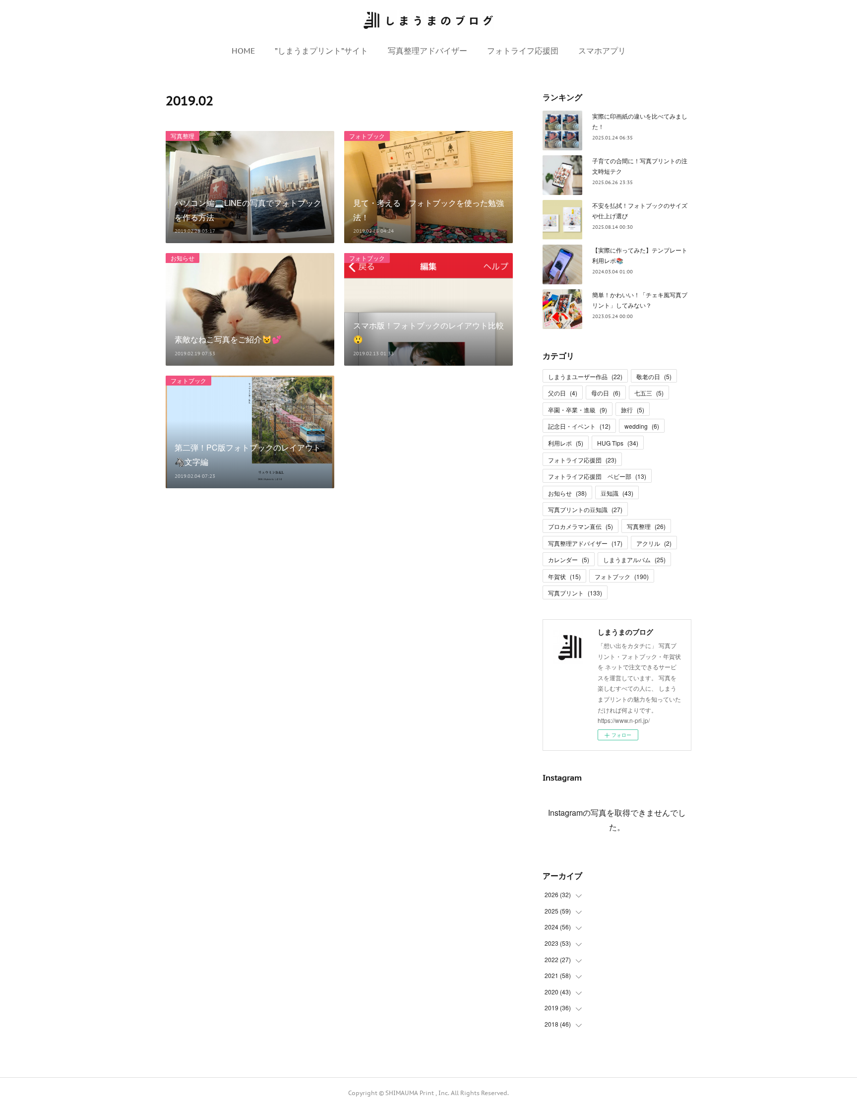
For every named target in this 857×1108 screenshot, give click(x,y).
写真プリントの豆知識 (585, 509)
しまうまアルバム (634, 559)
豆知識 (617, 493)
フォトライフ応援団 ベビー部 (597, 476)
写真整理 (182, 135)
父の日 (562, 393)
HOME (243, 51)
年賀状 (564, 576)
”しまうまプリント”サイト (321, 51)
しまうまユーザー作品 (585, 376)
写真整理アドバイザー (427, 51)
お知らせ (182, 258)
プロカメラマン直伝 (580, 526)
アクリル (654, 543)
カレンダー (568, 559)
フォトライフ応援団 (522, 51)
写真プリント (575, 592)
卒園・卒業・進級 (577, 409)
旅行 (632, 409)
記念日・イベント (579, 426)
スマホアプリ (602, 51)
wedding (641, 426)
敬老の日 (654, 376)
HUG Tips (617, 443)
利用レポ (565, 443)
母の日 (605, 393)
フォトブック (367, 135)
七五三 (649, 393)
